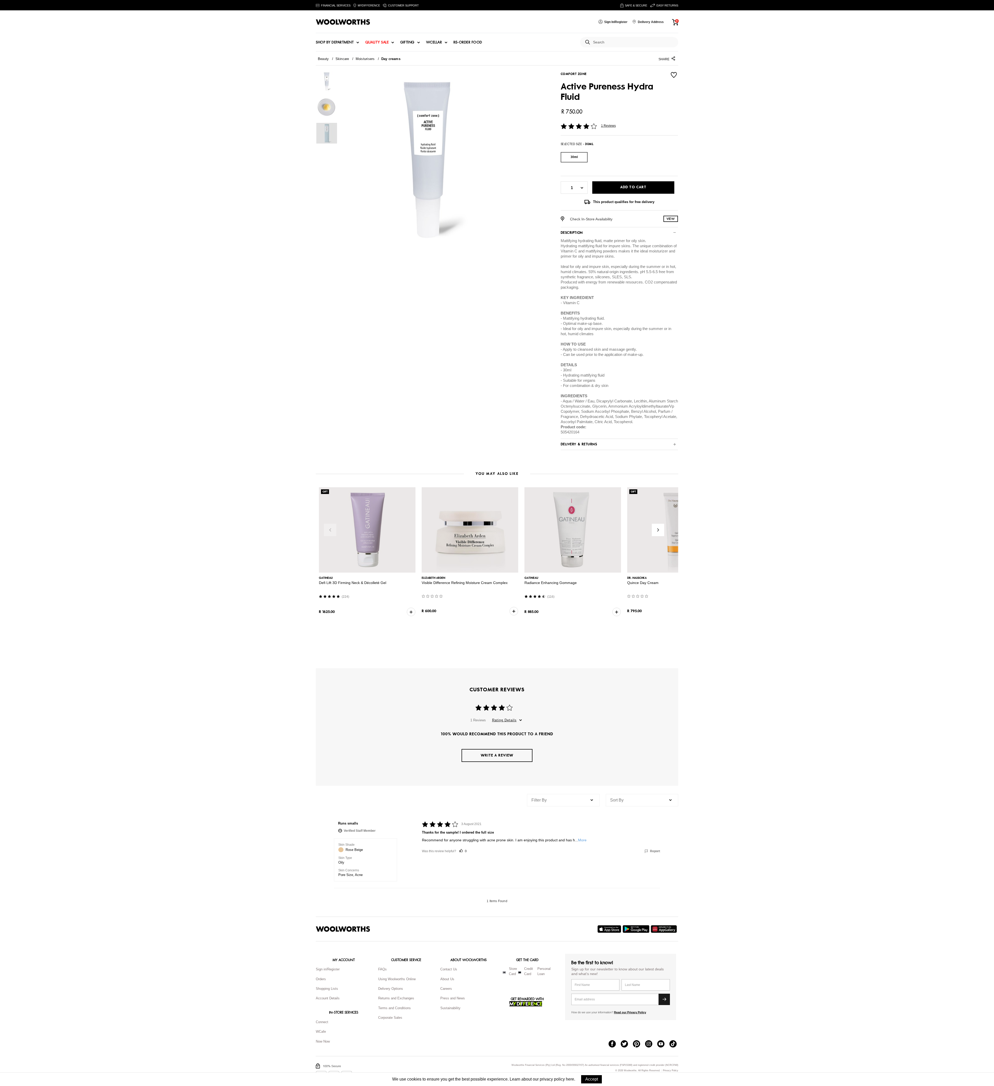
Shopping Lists (327, 989)
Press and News (452, 998)
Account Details (328, 998)
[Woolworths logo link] (343, 22)
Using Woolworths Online (397, 979)
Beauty (323, 59)
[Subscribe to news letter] (664, 999)
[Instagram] (651, 1044)
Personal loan (544, 971)
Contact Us (448, 969)
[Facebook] (615, 1044)
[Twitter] (627, 1044)
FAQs (382, 969)
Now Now (323, 1041)
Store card (513, 971)
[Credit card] (519, 972)
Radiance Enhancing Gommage (550, 583)
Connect (322, 1022)
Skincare (342, 59)
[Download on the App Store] (610, 929)
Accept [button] (591, 1079)
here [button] (570, 1079)
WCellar (434, 42)
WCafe (321, 1031)
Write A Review (497, 755)
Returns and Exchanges (396, 998)
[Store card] (504, 972)
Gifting (407, 42)
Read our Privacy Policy (630, 1012)
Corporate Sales (390, 1018)
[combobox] (633, 42)
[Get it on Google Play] (637, 929)
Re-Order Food (468, 42)
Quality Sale (377, 42)
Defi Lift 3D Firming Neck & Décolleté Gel (352, 583)
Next (658, 530)
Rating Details (504, 720)
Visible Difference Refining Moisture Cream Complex (465, 583)
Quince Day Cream (643, 583)
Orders (321, 979)
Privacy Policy (670, 1070)
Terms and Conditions (394, 1008)
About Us (447, 979)
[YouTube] (663, 1044)
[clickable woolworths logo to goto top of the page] (343, 929)
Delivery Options (390, 989)
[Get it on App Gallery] (664, 929)
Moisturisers (365, 59)
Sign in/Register (328, 969)
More (582, 840)
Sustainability (450, 1008)
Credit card (528, 971)
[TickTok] (675, 1044)
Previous (330, 530)
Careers (446, 989)
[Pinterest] (639, 1044)
